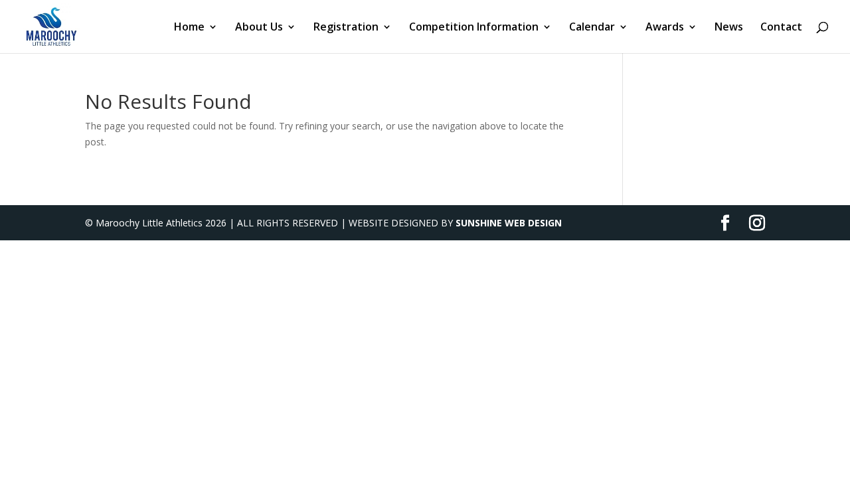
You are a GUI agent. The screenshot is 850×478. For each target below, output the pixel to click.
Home (189, 28)
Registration (346, 28)
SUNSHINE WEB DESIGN (509, 222)
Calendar (592, 28)
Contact (781, 28)
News (729, 28)
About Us (259, 28)
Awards (664, 28)
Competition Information (474, 28)
